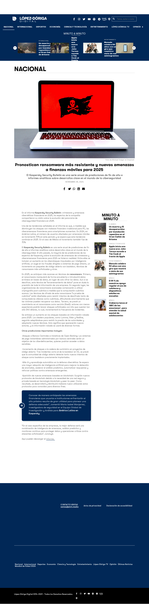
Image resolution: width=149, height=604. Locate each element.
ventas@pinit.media (69, 507)
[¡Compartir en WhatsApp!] (74, 189)
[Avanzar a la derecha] (143, 27)
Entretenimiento (99, 27)
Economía (55, 27)
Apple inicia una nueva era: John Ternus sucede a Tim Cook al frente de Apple (75, 50)
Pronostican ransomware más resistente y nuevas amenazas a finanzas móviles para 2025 (74, 167)
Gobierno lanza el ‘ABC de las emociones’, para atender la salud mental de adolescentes (118, 309)
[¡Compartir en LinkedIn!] (78, 189)
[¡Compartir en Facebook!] (64, 189)
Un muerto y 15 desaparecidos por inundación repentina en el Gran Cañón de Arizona (46, 49)
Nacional (9, 27)
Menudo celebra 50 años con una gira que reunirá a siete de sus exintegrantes (111, 49)
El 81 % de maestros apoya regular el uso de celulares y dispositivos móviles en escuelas (117, 288)
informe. (50, 439)
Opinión (137, 27)
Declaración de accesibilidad (119, 506)
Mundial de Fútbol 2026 (25, 566)
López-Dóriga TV (120, 27)
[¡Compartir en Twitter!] (69, 189)
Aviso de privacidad (92, 506)
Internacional (24, 27)
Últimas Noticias (125, 564)
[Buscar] (146, 26)
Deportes (41, 27)
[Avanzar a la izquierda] (15, 48)
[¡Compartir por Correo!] (83, 189)
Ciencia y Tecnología (75, 27)
